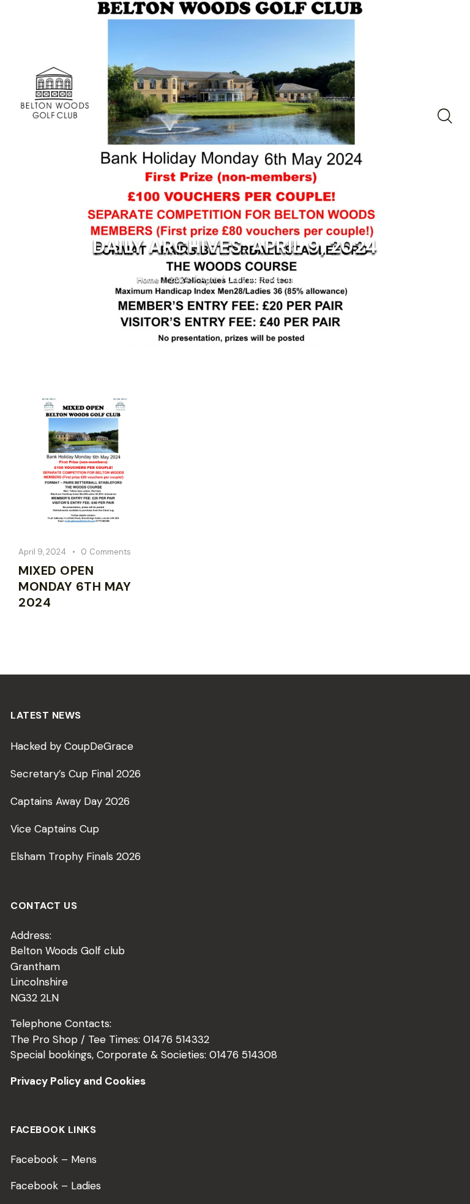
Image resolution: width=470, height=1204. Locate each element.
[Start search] (444, 116)
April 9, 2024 (42, 552)
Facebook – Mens (53, 1159)
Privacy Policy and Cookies (78, 1081)
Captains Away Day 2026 (70, 801)
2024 (180, 279)
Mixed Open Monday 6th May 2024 (74, 586)
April (208, 279)
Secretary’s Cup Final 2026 (75, 773)
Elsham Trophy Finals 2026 (75, 856)
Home (148, 279)
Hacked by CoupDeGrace (71, 746)
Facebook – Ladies (55, 1185)
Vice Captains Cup (54, 829)
